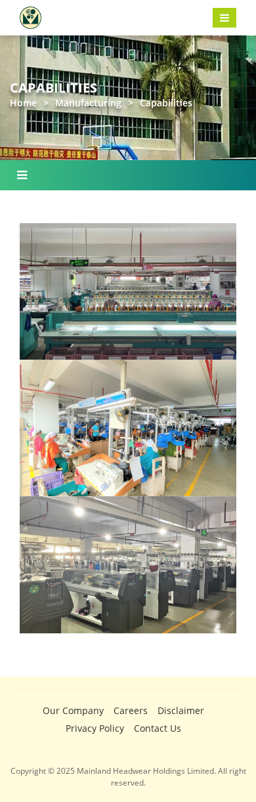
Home (23, 102)
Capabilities (166, 102)
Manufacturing (88, 102)
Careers (131, 710)
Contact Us (157, 728)
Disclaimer (181, 710)
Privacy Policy (95, 728)
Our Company (73, 710)
